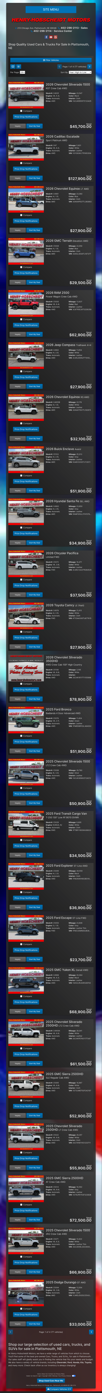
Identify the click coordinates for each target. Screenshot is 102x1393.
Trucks (54, 1356)
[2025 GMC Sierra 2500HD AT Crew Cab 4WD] (26, 1188)
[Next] (89, 66)
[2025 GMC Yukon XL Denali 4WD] (26, 980)
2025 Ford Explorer (67, 865)
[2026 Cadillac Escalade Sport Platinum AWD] (26, 147)
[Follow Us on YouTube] (51, 37)
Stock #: (49, 93)
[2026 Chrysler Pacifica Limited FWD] (26, 563)
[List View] (18, 66)
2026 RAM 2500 (61, 294)
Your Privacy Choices (64, 1376)
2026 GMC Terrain (67, 240)
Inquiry (17, 126)
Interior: (72, 98)
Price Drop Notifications (26, 117)
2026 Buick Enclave (63, 449)
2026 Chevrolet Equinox (67, 188)
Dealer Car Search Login (33, 1376)
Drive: (48, 101)
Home (39, 1374)
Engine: (49, 96)
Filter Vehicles (52, 60)
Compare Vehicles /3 (60, 1389)
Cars (48, 1356)
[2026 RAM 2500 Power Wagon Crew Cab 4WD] (26, 303)
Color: (71, 96)
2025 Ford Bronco (63, 711)
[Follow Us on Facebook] (46, 37)
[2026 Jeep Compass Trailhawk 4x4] (26, 355)
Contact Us (51, 1374)
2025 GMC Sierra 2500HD (64, 1075)
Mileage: (72, 93)
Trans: (48, 98)
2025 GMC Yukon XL (67, 970)
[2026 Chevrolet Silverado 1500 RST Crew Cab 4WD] (26, 95)
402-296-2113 (70, 27)
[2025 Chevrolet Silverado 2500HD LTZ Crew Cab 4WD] (26, 1032)
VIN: (70, 101)
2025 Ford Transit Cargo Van (66, 815)
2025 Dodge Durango (66, 1282)
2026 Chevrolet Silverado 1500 (68, 86)
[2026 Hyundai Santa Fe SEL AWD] (26, 511)
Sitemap (54, 1376)
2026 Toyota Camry (65, 605)
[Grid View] (13, 66)
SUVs (65, 1356)
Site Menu (51, 9)
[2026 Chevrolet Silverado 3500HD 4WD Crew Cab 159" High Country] (26, 667)
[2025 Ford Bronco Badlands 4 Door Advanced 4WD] (26, 720)
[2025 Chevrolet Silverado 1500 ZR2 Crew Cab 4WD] (26, 1240)
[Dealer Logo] (51, 21)
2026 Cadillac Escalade (62, 138)
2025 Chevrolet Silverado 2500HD (64, 1023)
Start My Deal (34, 126)
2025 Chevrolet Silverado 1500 (68, 1231)
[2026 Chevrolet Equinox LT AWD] (26, 199)
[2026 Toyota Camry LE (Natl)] (26, 615)
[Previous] (59, 66)
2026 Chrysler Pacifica (62, 554)
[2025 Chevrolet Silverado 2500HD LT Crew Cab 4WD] (26, 1136)
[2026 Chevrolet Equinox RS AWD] (26, 407)
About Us (44, 1374)
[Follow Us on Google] (55, 37)
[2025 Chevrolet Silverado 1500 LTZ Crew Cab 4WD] (26, 772)
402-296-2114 (43, 31)
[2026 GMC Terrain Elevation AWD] (26, 251)
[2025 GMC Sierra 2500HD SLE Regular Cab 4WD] (26, 1084)
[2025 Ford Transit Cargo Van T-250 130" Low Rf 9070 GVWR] (26, 824)
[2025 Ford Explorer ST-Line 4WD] (26, 876)
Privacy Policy (60, 1374)
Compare (27, 111)
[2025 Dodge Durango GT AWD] (26, 1293)
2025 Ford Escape (66, 918)
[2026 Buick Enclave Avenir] (26, 459)
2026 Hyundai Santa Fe (67, 501)
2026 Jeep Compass (68, 345)
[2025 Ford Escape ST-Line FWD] (26, 928)
